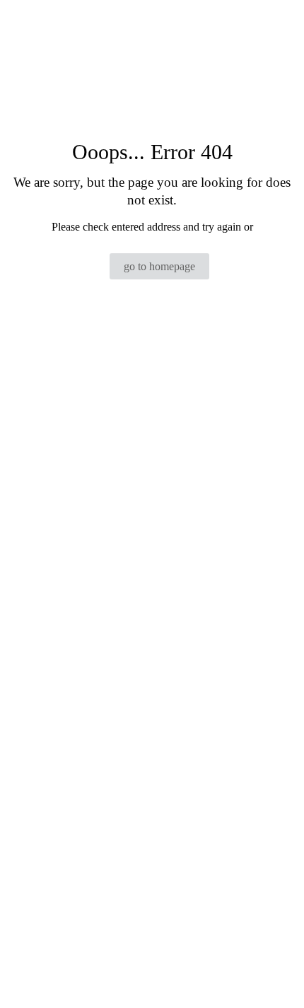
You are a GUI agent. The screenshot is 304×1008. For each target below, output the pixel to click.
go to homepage (159, 266)
